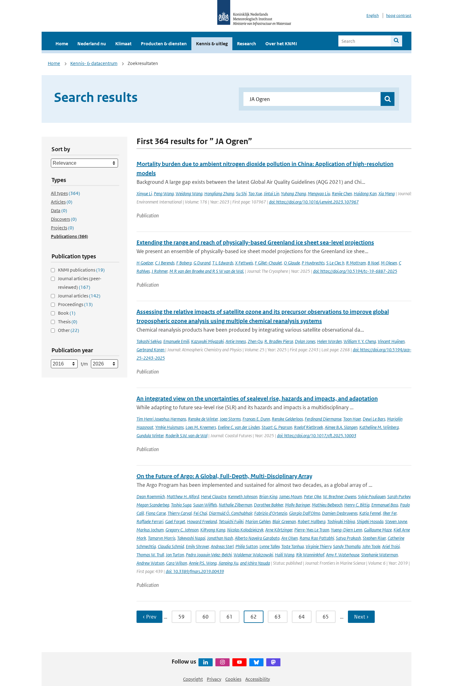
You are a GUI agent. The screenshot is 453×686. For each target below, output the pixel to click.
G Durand (202, 263)
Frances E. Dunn (256, 419)
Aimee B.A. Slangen (341, 427)
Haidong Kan (365, 193)
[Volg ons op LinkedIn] (205, 662)
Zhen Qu (255, 341)
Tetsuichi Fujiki (231, 521)
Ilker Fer (390, 513)
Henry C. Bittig (356, 505)
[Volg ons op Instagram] (222, 662)
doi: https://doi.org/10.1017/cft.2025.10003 (316, 435)
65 (326, 616)
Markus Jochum (150, 530)
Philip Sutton (246, 546)
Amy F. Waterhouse (342, 555)
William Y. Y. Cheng (360, 341)
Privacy (214, 679)
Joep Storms (230, 419)
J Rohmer (160, 271)
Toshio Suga (181, 505)
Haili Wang (284, 555)
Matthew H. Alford (183, 496)
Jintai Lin (271, 193)
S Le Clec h (335, 263)
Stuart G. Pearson (277, 427)
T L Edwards (222, 263)
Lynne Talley (269, 546)
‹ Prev (149, 616)
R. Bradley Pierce (278, 341)
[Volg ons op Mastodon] (273, 662)
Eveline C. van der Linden (239, 427)
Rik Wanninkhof (310, 555)
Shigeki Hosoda (370, 521)
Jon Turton (175, 555)
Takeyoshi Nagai (191, 538)
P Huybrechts (313, 263)
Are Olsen (289, 538)
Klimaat (123, 43)
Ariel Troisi (391, 546)
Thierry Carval (180, 513)
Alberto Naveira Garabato (257, 538)
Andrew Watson (150, 563)
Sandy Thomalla (347, 546)
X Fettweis (244, 263)
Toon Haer (352, 419)
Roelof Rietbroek (308, 427)
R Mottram (356, 263)
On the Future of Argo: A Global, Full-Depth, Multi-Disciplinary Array (224, 476)
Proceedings (75, 304)
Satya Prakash (348, 538)
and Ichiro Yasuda (255, 563)
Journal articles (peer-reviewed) (79, 283)
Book (67, 313)
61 (229, 616)
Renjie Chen (342, 193)
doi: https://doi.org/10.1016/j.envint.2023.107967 (314, 202)
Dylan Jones (305, 341)
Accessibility (257, 679)
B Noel (373, 263)
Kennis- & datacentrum (93, 63)
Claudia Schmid (171, 546)
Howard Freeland (202, 521)
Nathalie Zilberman (235, 505)
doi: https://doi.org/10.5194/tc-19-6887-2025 (355, 271)
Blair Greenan (284, 521)
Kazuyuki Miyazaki (207, 341)
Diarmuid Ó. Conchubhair (230, 513)
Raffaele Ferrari (150, 521)
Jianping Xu (228, 563)
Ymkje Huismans (169, 427)
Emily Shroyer (197, 546)
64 (302, 616)
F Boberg (184, 263)
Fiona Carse (156, 513)
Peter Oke (312, 496)
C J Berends (164, 263)
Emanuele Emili (176, 341)
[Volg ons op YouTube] (239, 662)
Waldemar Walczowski (253, 555)
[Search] (396, 40)
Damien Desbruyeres (339, 513)
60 (205, 616)
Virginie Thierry (318, 546)
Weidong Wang (189, 193)
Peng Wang (164, 193)
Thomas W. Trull (150, 555)
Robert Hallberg (311, 521)
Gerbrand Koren (151, 350)
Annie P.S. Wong (203, 563)
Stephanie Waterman (379, 555)
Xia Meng (386, 193)
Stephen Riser (374, 538)
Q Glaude (292, 263)
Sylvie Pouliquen (372, 496)
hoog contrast (398, 15)
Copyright (193, 679)
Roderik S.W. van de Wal (186, 435)
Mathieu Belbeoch (327, 505)
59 (181, 616)
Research (246, 43)
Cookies (233, 679)
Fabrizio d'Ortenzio (270, 513)
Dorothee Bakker (268, 505)
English (372, 15)
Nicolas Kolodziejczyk (245, 530)
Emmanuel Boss (384, 505)
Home (61, 43)
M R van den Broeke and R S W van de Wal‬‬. (206, 271)
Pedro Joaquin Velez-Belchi (209, 555)
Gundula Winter (150, 435)
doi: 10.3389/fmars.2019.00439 (195, 571)
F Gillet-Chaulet (268, 263)
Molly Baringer (297, 505)
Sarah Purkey (398, 496)
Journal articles (79, 296)
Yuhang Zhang (293, 193)
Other (68, 330)
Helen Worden (329, 341)
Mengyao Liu (319, 193)
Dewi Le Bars (374, 419)
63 (278, 616)
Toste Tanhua (292, 546)
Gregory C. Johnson (181, 530)
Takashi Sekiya (149, 341)
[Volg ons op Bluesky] (256, 662)
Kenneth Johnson (242, 496)
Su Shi (241, 193)
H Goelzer (145, 263)
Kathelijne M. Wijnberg (379, 427)
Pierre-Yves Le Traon (311, 530)
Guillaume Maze (378, 530)
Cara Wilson (176, 563)
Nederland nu (91, 43)
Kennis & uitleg (212, 43)
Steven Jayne (396, 521)
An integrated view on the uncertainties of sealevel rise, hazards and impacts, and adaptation (257, 398)
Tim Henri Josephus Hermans (161, 419)
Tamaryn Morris (161, 538)
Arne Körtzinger (278, 530)
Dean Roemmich (151, 496)
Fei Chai (200, 513)
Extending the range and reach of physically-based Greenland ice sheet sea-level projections (255, 242)
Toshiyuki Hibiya (341, 521)
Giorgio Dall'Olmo (304, 513)
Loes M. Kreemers (201, 427)
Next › (361, 616)
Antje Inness (236, 341)
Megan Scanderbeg (153, 505)
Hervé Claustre (213, 496)
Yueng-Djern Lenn (346, 530)
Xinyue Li (144, 193)
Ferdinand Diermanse (323, 419)
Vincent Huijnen (391, 341)
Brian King (268, 496)
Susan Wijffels (205, 505)
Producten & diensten (164, 43)
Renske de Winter (203, 419)
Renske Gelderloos (287, 419)
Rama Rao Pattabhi (317, 538)
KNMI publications (81, 270)
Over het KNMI (281, 43)
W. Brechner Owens (339, 496)
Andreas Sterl (222, 546)
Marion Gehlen (258, 521)
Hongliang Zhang (219, 193)
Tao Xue (255, 193)
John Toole (371, 546)
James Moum (290, 496)
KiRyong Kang (212, 530)
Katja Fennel (370, 513)
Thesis (67, 322)
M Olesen (389, 263)
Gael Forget (175, 521)
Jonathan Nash (220, 538)
